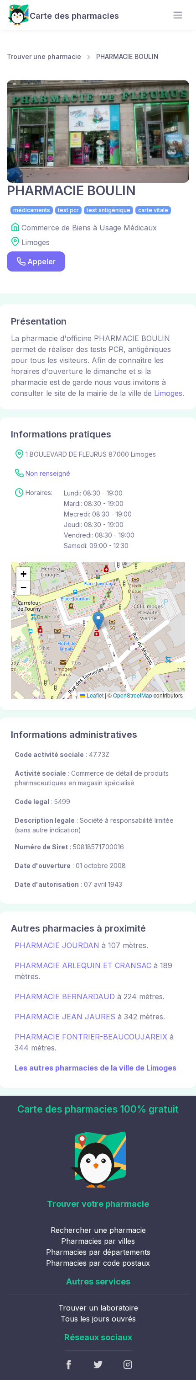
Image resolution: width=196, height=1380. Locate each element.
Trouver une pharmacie (44, 56)
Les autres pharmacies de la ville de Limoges (95, 1067)
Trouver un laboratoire (98, 1307)
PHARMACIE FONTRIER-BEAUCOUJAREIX (91, 1036)
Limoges (168, 393)
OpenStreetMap (132, 695)
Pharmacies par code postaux (98, 1263)
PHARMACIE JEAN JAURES (65, 1016)
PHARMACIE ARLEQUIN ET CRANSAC (83, 965)
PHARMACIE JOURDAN (57, 945)
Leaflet (94, 695)
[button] (98, 621)
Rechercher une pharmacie (98, 1230)
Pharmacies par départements (98, 1252)
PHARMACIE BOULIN (127, 56)
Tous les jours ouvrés (98, 1318)
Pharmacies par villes (98, 1241)
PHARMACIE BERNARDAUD (65, 996)
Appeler (41, 261)
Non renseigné (48, 473)
